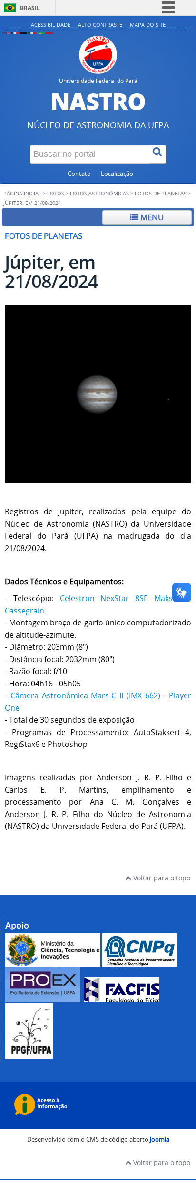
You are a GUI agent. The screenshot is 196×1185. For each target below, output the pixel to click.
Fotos (55, 193)
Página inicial (22, 193)
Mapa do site (148, 24)
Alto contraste (100, 24)
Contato (79, 174)
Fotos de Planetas (160, 193)
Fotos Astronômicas (99, 193)
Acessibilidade (50, 24)
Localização (117, 174)
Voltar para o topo (160, 877)
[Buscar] (158, 154)
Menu (151, 217)
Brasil (30, 8)
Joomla (159, 1139)
